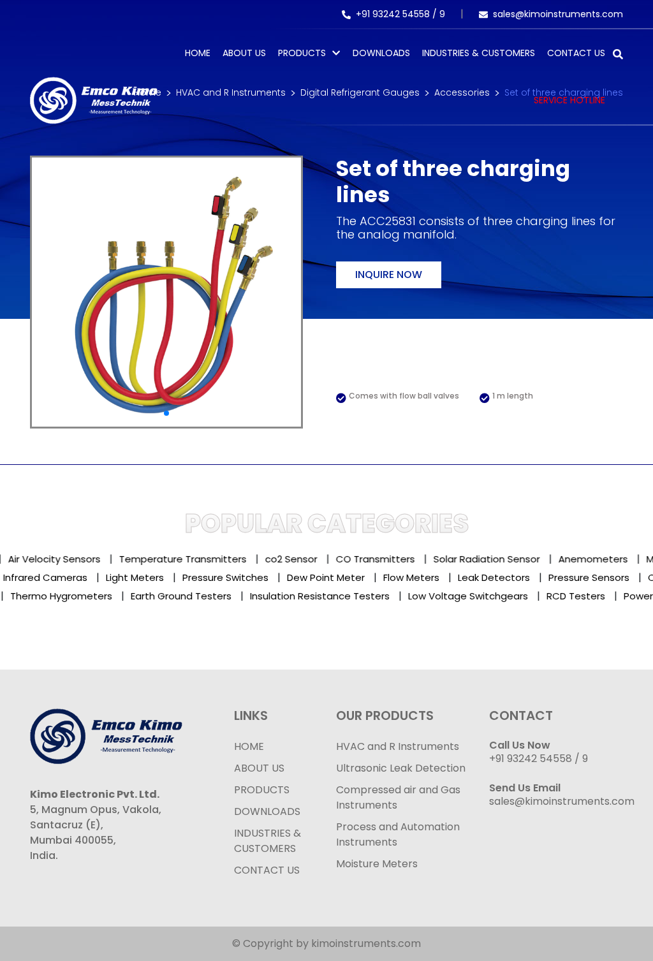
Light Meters (152, 577)
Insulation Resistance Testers (311, 596)
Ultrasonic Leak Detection (401, 768)
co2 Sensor (284, 559)
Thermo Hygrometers (52, 596)
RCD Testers (567, 596)
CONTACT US (267, 870)
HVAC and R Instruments (397, 746)
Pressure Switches (243, 577)
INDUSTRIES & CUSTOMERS (267, 841)
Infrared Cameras (63, 577)
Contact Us (576, 53)
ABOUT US (259, 768)
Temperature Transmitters (176, 559)
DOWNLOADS (267, 811)
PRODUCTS (302, 53)
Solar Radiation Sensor (479, 559)
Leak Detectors (511, 577)
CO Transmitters (368, 559)
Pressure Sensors (607, 577)
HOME (249, 746)
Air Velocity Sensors (47, 559)
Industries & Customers (478, 53)
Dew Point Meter (344, 577)
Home (197, 53)
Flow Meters (429, 577)
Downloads (381, 53)
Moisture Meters (377, 863)
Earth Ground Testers (172, 596)
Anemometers (586, 559)
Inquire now (388, 274)
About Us (244, 53)
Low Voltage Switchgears (459, 596)
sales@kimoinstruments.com (558, 14)
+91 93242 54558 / (397, 14)
